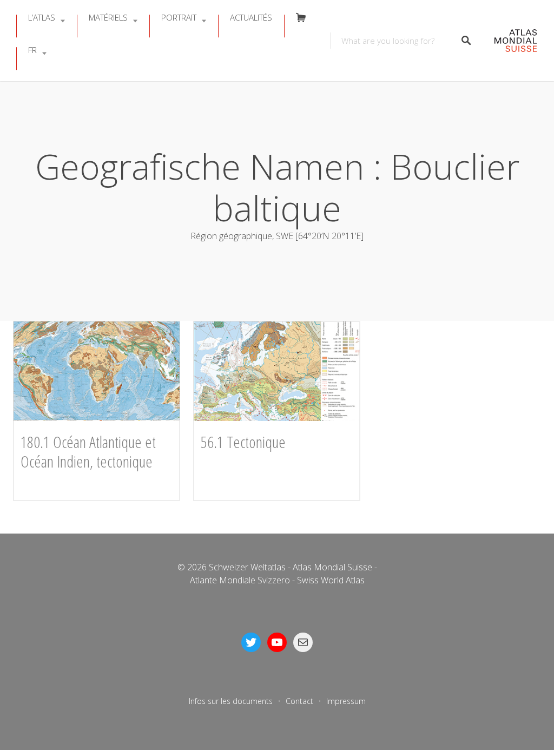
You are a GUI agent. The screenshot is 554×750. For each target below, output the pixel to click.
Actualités (251, 17)
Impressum (346, 701)
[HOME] (510, 41)
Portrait (178, 17)
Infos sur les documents (231, 701)
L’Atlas (41, 17)
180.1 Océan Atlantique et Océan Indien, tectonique (88, 451)
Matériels (108, 17)
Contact (299, 701)
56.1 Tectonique (243, 442)
